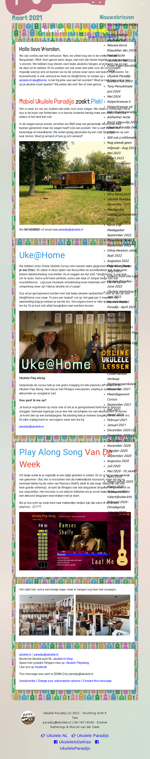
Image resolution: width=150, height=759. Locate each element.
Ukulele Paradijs (92, 735)
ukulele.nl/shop (63, 658)
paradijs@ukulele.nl (71, 229)
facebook (41, 667)
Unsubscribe (27, 681)
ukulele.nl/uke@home (33, 80)
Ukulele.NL (57, 735)
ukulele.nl (25, 654)
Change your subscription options (59, 681)
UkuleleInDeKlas (75, 742)
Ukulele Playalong (77, 663)
